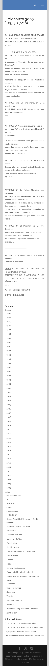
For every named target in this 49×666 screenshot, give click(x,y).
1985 (9, 321)
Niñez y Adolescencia (16, 568)
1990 (9, 342)
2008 (9, 417)
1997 (9, 371)
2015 (9, 446)
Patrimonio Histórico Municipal (20, 572)
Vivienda (10, 604)
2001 (9, 388)
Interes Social (12, 555)
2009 (9, 421)
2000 (9, 384)
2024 (9, 484)
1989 (9, 338)
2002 (9, 392)
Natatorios (11, 564)
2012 (9, 434)
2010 (9, 425)
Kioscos (10, 560)
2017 (9, 454)
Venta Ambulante (14, 600)
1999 (9, 380)
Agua (9, 499)
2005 (9, 405)
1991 (9, 346)
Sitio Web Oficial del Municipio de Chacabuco (24, 636)
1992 (9, 351)
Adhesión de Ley (14, 495)
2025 (9, 488)
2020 (9, 467)
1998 (9, 375)
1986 (9, 326)
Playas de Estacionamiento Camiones (23, 576)
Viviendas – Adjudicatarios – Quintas (22, 609)
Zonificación (12, 613)
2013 (9, 438)
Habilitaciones (13, 547)
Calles (9, 507)
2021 (9, 471)
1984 (9, 317)
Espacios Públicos (14, 535)
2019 (9, 463)
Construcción (12, 512)
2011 (8, 430)
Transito (10, 596)
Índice (7, 492)
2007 (9, 413)
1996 (9, 367)
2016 (9, 450)
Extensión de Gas (14, 539)
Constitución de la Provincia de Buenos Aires (24, 627)
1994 (9, 359)
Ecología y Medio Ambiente (18, 526)
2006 (9, 409)
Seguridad (11, 592)
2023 (9, 479)
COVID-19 (12, 515)
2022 (9, 475)
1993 (9, 355)
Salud (9, 580)
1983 (9, 313)
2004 (9, 400)
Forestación (12, 543)
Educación (11, 531)
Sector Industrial (14, 588)
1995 (9, 363)
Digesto (8, 310)
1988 (9, 334)
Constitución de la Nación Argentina (20, 623)
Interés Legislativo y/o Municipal (21, 551)
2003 (9, 396)
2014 (9, 442)
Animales (11, 503)
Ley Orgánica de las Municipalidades (20, 631)
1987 (9, 330)
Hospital (11, 584)
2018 (9, 459)
